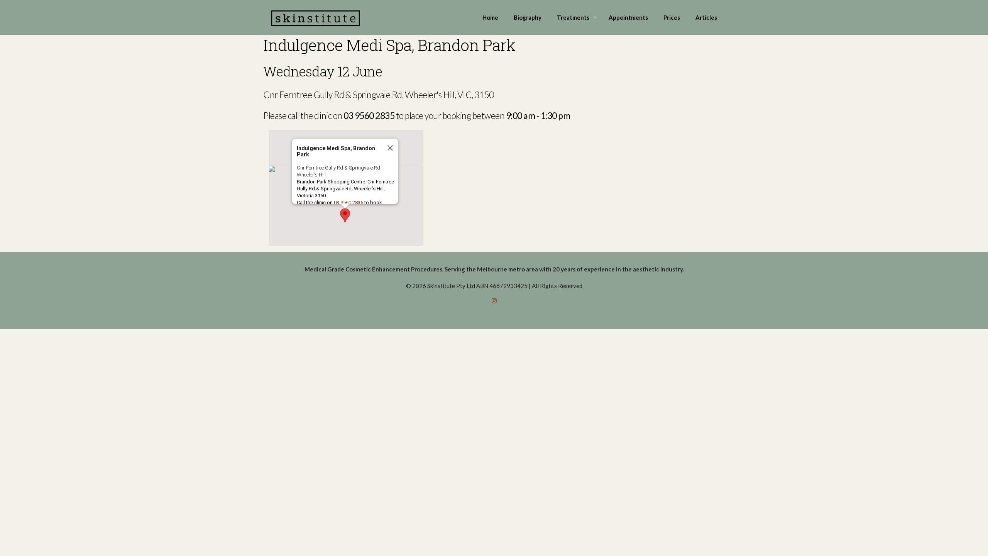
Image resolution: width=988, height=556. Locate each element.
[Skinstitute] (315, 17)
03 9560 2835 (348, 202)
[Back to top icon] (951, 540)
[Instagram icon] (494, 300)
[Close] (389, 148)
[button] (345, 215)
